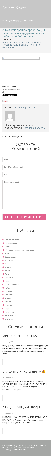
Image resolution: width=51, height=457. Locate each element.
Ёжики (7, 247)
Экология (9, 319)
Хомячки (8, 305)
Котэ (7, 264)
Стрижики (9, 295)
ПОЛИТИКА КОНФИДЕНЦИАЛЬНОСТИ (18, 449)
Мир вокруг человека (19, 336)
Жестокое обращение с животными (19, 250)
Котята (8, 267)
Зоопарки (9, 260)
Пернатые (9, 278)
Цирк (7, 309)
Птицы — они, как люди (21, 407)
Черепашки (9, 312)
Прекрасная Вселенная (14, 285)
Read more (10, 362)
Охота (7, 274)
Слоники (8, 291)
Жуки (7, 254)
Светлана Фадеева (24, 107)
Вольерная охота (12, 240)
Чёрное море (10, 315)
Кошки (7, 271)
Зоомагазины (10, 257)
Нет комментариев (12, 89)
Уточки (8, 302)
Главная (6, 39)
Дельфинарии (11, 243)
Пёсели (8, 281)
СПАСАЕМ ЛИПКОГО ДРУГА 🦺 (24, 371)
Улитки (8, 298)
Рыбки (7, 288)
